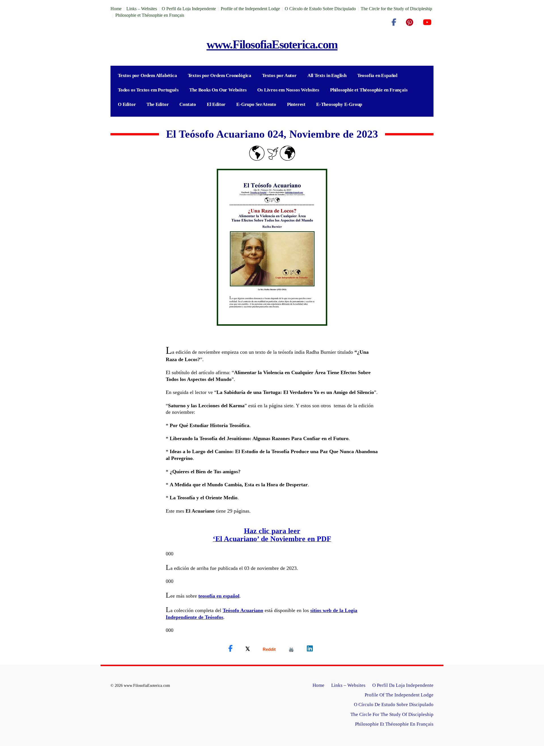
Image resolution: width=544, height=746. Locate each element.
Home (116, 8)
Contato (187, 104)
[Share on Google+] (269, 649)
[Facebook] (394, 22)
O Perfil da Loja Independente (189, 8)
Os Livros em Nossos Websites (288, 90)
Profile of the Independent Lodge (250, 8)
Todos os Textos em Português (148, 90)
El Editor (216, 104)
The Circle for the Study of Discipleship (396, 8)
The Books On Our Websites (217, 90)
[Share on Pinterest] (291, 649)
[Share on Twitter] (248, 648)
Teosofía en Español (377, 75)
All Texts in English (327, 75)
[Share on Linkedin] (310, 648)
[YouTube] (427, 22)
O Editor (127, 104)
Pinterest (296, 104)
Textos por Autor (279, 75)
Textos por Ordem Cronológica (219, 75)
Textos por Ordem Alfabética (147, 75)
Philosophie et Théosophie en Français (149, 15)
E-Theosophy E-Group (339, 104)
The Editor (157, 104)
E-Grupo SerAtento (256, 104)
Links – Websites (141, 8)
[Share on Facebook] (230, 648)
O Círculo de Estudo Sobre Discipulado (320, 8)
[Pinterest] (409, 22)
